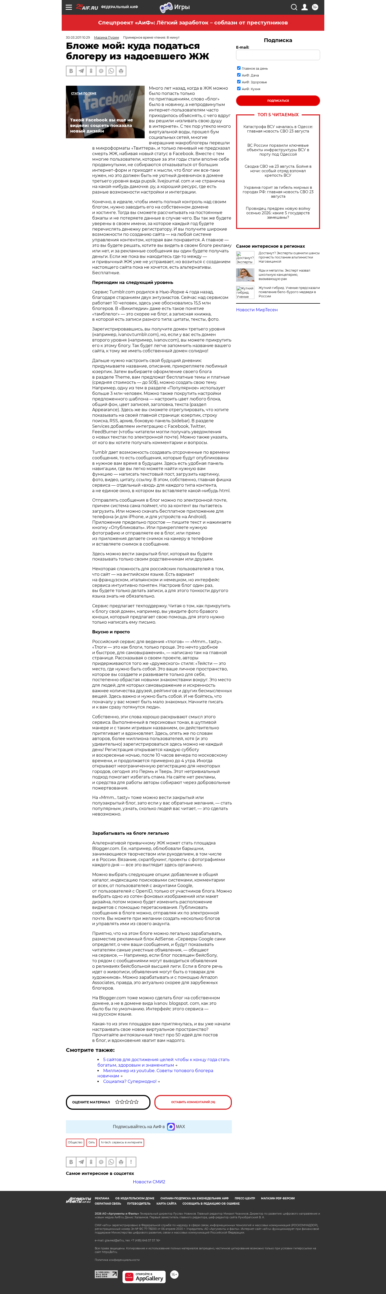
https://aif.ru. (110, 1252)
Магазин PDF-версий (278, 1198)
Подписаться (278, 101)
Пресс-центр (245, 1198)
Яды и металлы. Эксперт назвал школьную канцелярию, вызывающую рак (284, 274)
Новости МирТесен (257, 309)
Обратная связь (108, 1203)
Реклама (102, 1198)
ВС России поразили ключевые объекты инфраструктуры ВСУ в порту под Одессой (278, 150)
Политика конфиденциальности (117, 1260)
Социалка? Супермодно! (130, 1081)
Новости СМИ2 (149, 1181)
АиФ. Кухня (251, 89)
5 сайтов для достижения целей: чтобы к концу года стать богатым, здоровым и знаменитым (163, 1062)
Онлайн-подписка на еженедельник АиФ (194, 1198)
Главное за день (255, 68)
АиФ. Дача (250, 75)
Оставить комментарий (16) (193, 1102)
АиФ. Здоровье (254, 82)
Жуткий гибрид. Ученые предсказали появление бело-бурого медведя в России (289, 292)
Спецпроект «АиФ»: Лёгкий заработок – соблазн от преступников (193, 22)
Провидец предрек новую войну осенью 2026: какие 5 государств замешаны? (278, 213)
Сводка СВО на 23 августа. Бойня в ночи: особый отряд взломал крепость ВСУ (278, 171)
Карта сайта (166, 1203)
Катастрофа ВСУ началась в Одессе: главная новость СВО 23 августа (278, 129)
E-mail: (242, 47)
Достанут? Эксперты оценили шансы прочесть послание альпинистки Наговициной (289, 257)
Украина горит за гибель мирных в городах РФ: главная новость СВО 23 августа (278, 192)
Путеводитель (138, 1203)
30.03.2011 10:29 (78, 37)
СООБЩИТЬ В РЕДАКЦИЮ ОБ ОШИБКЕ (211, 1203)
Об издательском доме (134, 1198)
